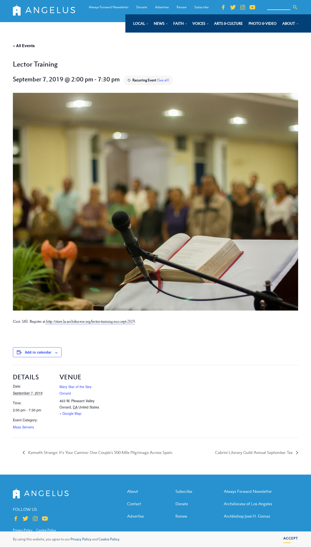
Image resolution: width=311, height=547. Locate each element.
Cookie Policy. (109, 539)
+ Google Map (70, 413)
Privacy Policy (80, 539)
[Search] (295, 7)
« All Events (24, 45)
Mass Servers (23, 427)
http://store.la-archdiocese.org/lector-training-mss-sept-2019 (90, 321)
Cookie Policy (46, 530)
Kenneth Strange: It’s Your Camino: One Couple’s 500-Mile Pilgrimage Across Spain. (100, 452)
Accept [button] (290, 538)
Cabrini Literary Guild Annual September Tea (254, 452)
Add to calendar (38, 352)
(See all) (163, 80)
